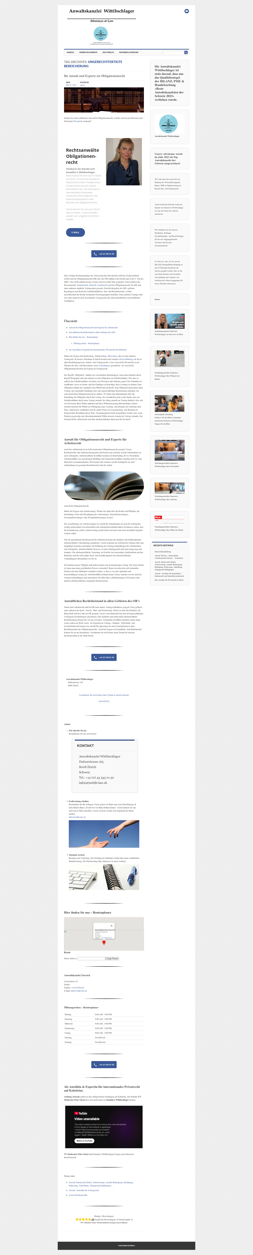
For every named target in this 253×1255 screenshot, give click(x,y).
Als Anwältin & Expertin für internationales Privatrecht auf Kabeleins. (98, 349)
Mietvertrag (112, 356)
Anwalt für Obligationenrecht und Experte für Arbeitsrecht (93, 327)
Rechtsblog (108, 52)
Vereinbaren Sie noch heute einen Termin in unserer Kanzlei (104, 694)
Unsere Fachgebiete (88, 52)
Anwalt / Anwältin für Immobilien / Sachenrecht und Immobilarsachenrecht (169, 574)
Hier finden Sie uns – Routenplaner (83, 337)
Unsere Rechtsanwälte (78, 1195)
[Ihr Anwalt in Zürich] (101, 44)
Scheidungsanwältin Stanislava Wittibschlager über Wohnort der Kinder (167, 375)
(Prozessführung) (126, 359)
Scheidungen (104, 365)
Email (186, 11)
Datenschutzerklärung (163, 551)
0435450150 (104, 701)
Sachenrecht (103, 285)
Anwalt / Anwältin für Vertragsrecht (84, 1190)
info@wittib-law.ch (79, 990)
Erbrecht (92, 285)
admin (82, 85)
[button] (104, 942)
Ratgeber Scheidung (128, 52)
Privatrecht (78, 121)
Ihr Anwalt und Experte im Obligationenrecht (94, 75)
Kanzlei (70, 52)
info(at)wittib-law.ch (77, 817)
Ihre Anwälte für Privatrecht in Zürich (169, 580)
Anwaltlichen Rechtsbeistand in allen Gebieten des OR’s (92, 332)
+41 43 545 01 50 (106, 253)
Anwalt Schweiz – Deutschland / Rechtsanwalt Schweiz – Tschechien (169, 556)
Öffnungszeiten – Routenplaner (86, 343)
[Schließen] (111, 926)
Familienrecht (82, 285)
